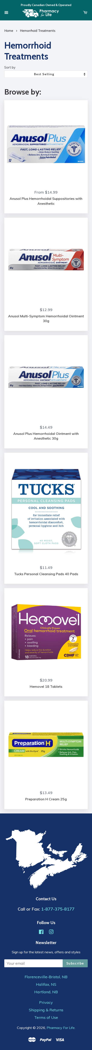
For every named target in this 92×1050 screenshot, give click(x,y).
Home (8, 31)
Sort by (9, 67)
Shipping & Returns (46, 1010)
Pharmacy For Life (61, 1028)
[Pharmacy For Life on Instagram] (51, 932)
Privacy (46, 1002)
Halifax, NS (46, 984)
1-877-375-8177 (57, 909)
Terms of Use (46, 1017)
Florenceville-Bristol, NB (46, 977)
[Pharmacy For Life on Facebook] (41, 932)
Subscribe (75, 963)
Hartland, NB (46, 992)
